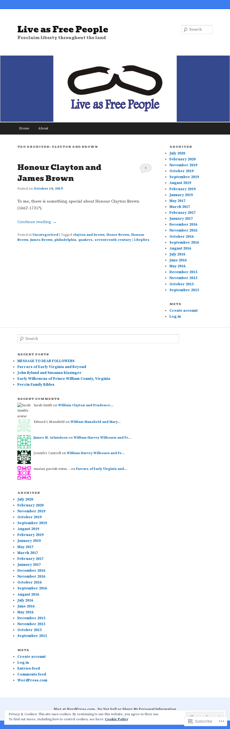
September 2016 (184, 242)
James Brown (41, 240)
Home (24, 128)
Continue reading (37, 222)
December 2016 (183, 224)
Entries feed (28, 668)
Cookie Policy (116, 719)
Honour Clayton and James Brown (59, 172)
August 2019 (180, 183)
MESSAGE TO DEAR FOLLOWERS (46, 361)
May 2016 (177, 266)
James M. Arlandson (51, 438)
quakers (85, 240)
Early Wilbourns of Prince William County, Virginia (63, 378)
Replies (142, 240)
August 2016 (180, 248)
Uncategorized (45, 235)
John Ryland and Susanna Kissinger (49, 373)
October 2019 (181, 171)
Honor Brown (118, 235)
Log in (175, 316)
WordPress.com (32, 680)
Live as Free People (62, 29)
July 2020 (177, 153)
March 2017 (179, 207)
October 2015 (181, 284)
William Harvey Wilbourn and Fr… (102, 438)
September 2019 (184, 177)
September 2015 (184, 290)
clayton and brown (89, 235)
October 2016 (181, 236)
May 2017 (177, 201)
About (43, 128)
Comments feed (31, 674)
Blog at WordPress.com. (75, 709)
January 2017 (181, 218)
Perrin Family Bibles (35, 384)
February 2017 (182, 212)
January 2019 (181, 195)
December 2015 (183, 272)
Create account (183, 310)
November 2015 (183, 278)
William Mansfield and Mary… (95, 422)
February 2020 (182, 159)
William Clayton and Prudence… (86, 405)
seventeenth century (113, 240)
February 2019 (182, 189)
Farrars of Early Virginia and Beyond (51, 367)
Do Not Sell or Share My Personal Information (137, 709)
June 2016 (178, 260)
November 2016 (183, 230)
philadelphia (65, 240)
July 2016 (177, 254)
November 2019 (183, 165)
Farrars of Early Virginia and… (101, 469)
